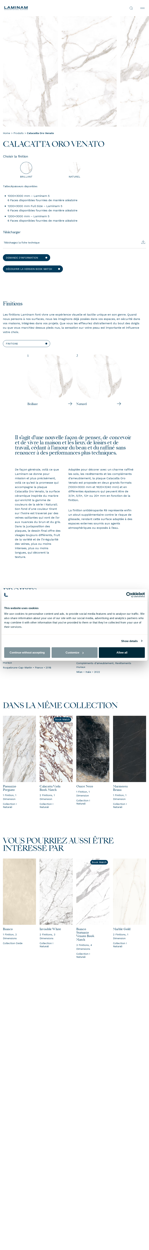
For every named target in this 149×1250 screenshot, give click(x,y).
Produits (18, 133)
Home (6, 133)
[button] (26, 257)
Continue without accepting (27, 652)
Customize (72, 652)
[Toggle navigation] (142, 8)
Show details (129, 640)
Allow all (121, 652)
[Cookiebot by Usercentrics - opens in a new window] (129, 594)
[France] (39, 8)
